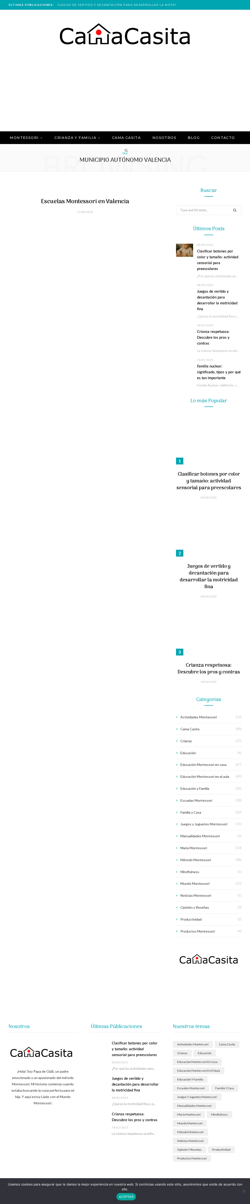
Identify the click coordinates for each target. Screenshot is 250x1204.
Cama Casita (189, 729)
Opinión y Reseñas (194, 907)
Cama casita (126, 137)
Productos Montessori (197, 931)
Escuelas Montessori (196, 800)
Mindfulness (189, 872)
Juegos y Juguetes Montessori (203, 824)
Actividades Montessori (198, 717)
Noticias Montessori (195, 895)
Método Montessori (195, 860)
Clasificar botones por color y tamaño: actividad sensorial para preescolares (209, 481)
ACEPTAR (126, 1197)
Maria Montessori (193, 848)
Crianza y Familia (75, 137)
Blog (194, 137)
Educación (188, 753)
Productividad (191, 919)
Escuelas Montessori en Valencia (85, 201)
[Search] (124, 150)
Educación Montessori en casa (203, 764)
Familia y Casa (190, 812)
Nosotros (164, 137)
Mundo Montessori (194, 883)
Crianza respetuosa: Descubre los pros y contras (213, 337)
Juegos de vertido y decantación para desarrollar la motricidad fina (119, 5)
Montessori (24, 137)
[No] (243, 1191)
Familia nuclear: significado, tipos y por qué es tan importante (219, 372)
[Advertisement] (125, 95)
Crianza (186, 741)
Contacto (223, 137)
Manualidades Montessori (200, 836)
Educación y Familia (194, 788)
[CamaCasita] (125, 34)
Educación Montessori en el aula (204, 776)
